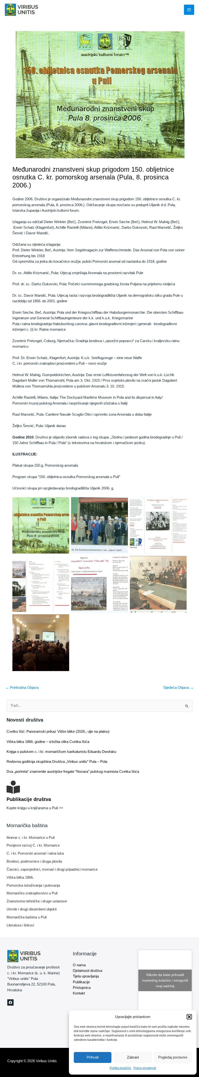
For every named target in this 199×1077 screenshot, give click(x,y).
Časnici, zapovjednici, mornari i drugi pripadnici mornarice (52, 869)
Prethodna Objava (22, 688)
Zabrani (133, 1057)
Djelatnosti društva (87, 971)
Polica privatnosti (144, 1068)
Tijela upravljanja (86, 976)
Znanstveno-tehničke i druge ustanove (37, 901)
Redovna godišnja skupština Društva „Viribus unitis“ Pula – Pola (57, 762)
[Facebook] (10, 1002)
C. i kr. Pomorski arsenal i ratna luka (35, 853)
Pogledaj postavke (172, 1057)
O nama (79, 965)
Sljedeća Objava (178, 688)
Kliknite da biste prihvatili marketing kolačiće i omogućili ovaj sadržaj (165, 980)
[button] (189, 1016)
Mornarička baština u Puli (27, 917)
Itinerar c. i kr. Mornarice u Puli (31, 838)
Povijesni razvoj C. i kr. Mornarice (33, 845)
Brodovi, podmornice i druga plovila (34, 861)
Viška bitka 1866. (20, 877)
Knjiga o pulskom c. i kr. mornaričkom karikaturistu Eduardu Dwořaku (61, 752)
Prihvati (93, 1057)
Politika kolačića (120, 1068)
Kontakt (79, 993)
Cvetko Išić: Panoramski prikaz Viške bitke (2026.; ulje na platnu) (58, 731)
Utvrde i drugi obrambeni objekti (32, 909)
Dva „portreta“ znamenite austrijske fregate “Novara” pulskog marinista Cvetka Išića (73, 772)
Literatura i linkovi (20, 925)
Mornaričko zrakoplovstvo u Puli (32, 893)
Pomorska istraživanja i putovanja (33, 885)
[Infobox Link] (99, 798)
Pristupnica (82, 988)
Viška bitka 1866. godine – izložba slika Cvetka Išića (48, 742)
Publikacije (81, 982)
